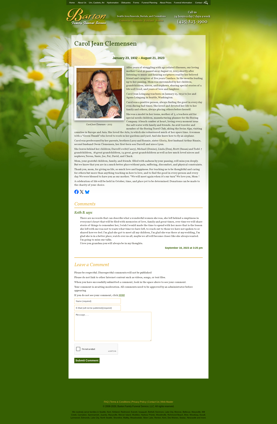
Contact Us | (154, 402)
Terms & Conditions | (120, 402)
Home (72, 3)
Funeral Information (183, 3)
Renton (159, 20)
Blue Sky (87, 192)
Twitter (82, 192)
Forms (136, 3)
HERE (122, 295)
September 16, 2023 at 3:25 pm (184, 247)
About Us (82, 3)
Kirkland (149, 20)
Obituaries (126, 3)
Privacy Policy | (139, 402)
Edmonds (137, 20)
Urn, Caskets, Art (96, 3)
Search (206, 2)
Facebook (76, 192)
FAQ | (107, 402)
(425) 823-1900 (192, 22)
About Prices (165, 3)
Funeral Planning (149, 3)
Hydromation (113, 3)
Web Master (167, 402)
